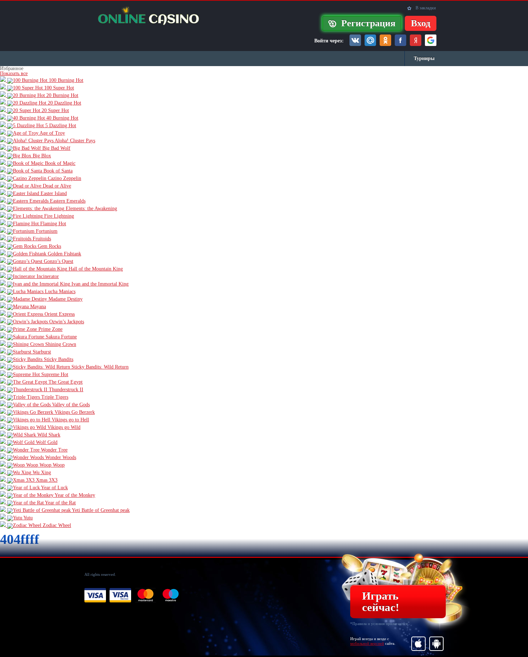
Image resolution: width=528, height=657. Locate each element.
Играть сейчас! (380, 601)
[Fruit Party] (145, 16)
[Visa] (95, 595)
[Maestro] (170, 595)
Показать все (14, 73)
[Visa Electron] (120, 595)
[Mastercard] (145, 595)
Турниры (424, 58)
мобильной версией (367, 643)
